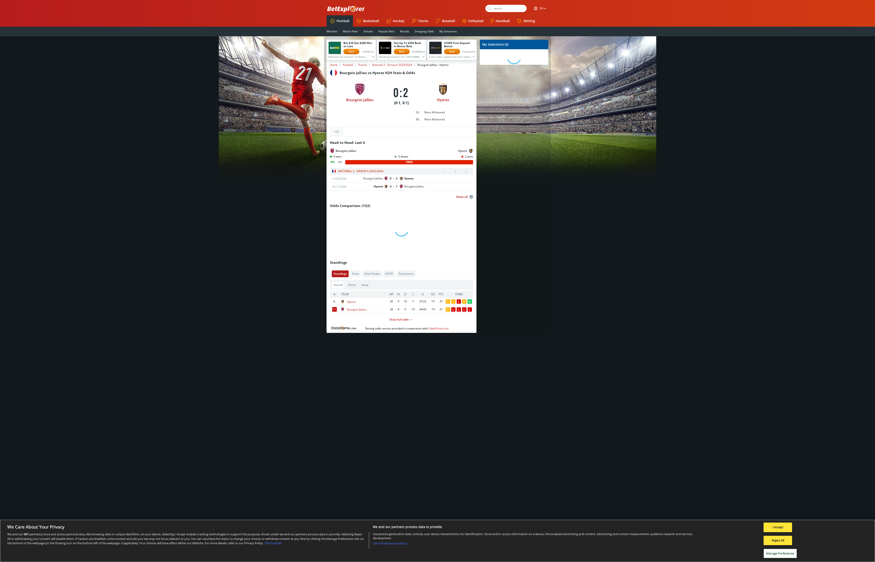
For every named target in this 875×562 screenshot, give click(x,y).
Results (404, 31)
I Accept (777, 527)
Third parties (273, 543)
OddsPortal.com (438, 328)
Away (364, 285)
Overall (338, 285)
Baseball (448, 21)
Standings (340, 274)
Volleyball (476, 21)
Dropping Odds (424, 31)
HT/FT (389, 274)
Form (355, 274)
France (362, 65)
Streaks (368, 31)
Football (343, 21)
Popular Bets (386, 31)
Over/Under (372, 274)
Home (334, 65)
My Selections (448, 31)
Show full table (399, 319)
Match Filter (350, 31)
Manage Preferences (780, 553)
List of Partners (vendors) (390, 543)
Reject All (778, 540)
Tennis (423, 21)
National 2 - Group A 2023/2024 (392, 65)
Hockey (398, 21)
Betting (529, 21)
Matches (332, 31)
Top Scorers (406, 274)
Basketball (371, 21)
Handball (503, 21)
